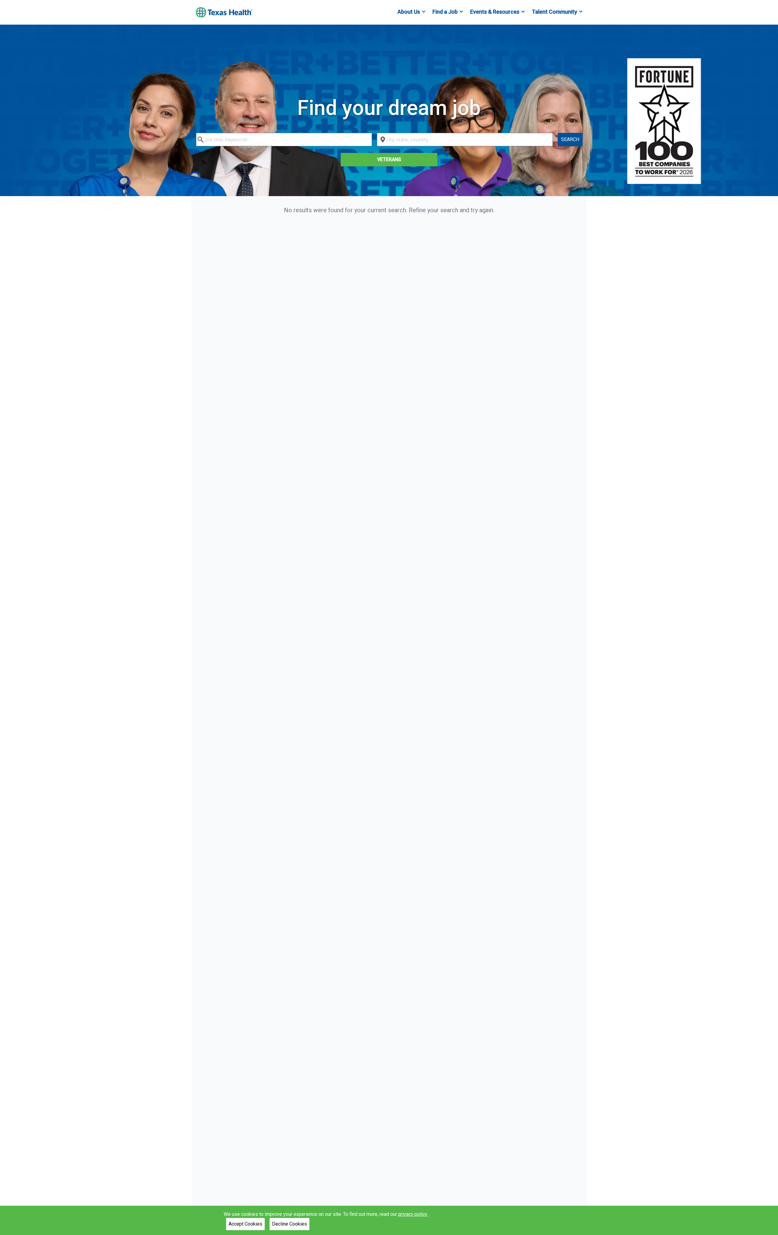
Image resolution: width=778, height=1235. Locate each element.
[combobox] (284, 139)
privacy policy (413, 1214)
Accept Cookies (245, 1224)
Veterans (389, 159)
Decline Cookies (289, 1224)
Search (570, 139)
